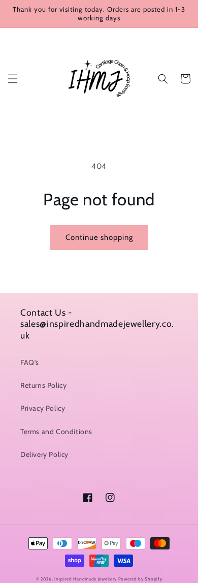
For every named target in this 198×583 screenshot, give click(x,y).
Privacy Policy (42, 408)
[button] (13, 79)
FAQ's (29, 362)
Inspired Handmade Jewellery (85, 578)
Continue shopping (99, 237)
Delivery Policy (44, 454)
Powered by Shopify (140, 578)
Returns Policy (43, 385)
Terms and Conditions (56, 431)
